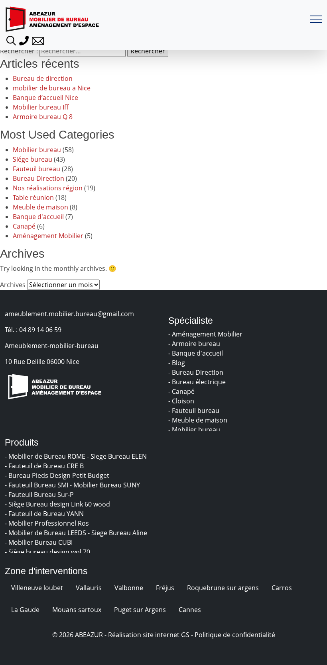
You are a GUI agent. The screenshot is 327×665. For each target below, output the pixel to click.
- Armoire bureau (195, 343)
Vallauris (89, 587)
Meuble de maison (40, 207)
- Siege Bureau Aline (118, 532)
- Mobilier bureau (195, 429)
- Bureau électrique (197, 381)
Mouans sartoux (76, 609)
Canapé (24, 226)
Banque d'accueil (38, 216)
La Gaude (25, 609)
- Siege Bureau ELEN (117, 456)
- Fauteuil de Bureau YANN (45, 513)
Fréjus (165, 587)
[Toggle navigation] (316, 19)
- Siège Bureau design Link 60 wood (58, 504)
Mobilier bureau (37, 149)
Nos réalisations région (48, 188)
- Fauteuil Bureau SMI (37, 485)
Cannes (190, 609)
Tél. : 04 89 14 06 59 (33, 329)
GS (185, 634)
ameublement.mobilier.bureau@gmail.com (69, 313)
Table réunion (33, 197)
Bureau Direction (38, 178)
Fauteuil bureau (36, 168)
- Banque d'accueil (196, 353)
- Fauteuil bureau (194, 410)
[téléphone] (24, 39)
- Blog (177, 362)
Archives (13, 284)
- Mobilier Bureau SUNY (106, 485)
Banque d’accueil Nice (45, 97)
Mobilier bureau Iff (41, 107)
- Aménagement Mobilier (206, 334)
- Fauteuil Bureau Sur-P (40, 494)
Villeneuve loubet (37, 587)
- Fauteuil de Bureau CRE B (45, 466)
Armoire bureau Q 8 (43, 116)
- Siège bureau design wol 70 (48, 552)
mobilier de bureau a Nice (52, 88)
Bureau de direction (43, 78)
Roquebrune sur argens (223, 587)
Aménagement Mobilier (48, 235)
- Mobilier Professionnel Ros (48, 523)
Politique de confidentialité (235, 634)
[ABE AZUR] (52, 19)
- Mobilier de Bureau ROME (46, 456)
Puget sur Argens (140, 609)
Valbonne (128, 587)
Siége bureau (32, 159)
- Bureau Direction (196, 372)
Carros (282, 587)
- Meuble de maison (198, 420)
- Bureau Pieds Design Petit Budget (58, 475)
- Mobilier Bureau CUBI (39, 542)
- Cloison (182, 401)
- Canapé (182, 391)
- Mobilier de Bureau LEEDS (46, 532)
